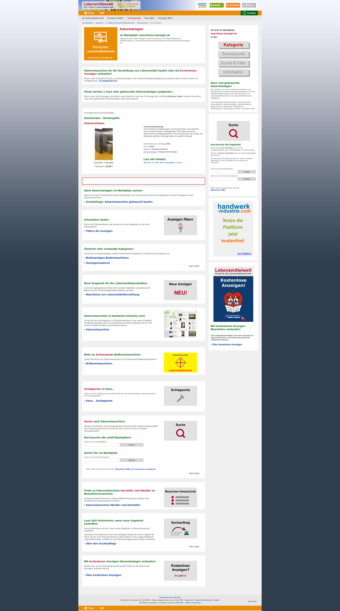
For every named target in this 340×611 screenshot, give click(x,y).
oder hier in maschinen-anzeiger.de (224, 176)
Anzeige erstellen (115, 18)
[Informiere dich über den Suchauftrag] (180, 527)
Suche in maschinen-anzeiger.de (96, 457)
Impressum (189, 600)
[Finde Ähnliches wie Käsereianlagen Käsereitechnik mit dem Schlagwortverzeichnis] (180, 394)
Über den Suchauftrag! (101, 543)
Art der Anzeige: (150, 152)
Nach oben (194, 266)
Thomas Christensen (193, 603)
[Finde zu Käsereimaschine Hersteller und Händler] (180, 496)
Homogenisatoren (98, 262)
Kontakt (216, 600)
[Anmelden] (249, 13)
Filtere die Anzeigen (99, 230)
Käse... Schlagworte (99, 400)
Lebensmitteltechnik (94, 18)
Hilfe (102, 13)
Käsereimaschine (97, 329)
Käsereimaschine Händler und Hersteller (113, 504)
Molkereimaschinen (99, 363)
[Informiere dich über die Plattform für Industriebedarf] (233, 229)
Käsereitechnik (142, 23)
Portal (91, 13)
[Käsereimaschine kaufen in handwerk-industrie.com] (180, 323)
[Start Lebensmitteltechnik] (111, 5)
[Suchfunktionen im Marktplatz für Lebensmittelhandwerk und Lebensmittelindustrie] (180, 429)
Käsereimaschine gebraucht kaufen (129, 201)
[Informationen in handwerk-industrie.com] (227, 5)
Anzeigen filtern (165, 18)
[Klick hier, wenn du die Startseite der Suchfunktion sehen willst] (233, 129)
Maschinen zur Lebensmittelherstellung (112, 294)
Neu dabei (149, 18)
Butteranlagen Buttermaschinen (107, 257)
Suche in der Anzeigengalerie (222, 169)
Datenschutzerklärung (203, 600)
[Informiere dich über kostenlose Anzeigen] (233, 294)
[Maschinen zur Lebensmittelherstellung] (180, 288)
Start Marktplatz (87, 23)
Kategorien (100, 23)
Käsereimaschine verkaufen (170, 597)
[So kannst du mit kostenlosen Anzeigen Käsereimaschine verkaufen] (180, 569)
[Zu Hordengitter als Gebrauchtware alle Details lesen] (103, 144)
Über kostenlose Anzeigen (227, 344)
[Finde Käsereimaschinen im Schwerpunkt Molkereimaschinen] (180, 361)
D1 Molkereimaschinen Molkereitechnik (120, 23)
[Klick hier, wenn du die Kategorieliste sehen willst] (233, 59)
